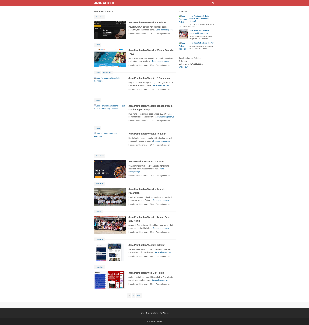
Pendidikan (99, 184)
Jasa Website (104, 3)
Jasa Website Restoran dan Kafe (146, 161)
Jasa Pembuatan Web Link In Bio (146, 272)
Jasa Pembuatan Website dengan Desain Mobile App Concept (200, 18)
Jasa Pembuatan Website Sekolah (146, 245)
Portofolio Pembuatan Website (157, 313)
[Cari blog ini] (213, 3)
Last (139, 295)
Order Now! (183, 67)
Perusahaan (100, 17)
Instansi (98, 211)
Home (142, 313)
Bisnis (98, 45)
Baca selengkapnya (164, 30)
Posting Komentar (163, 34)
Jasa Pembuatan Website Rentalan (147, 133)
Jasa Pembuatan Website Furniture (147, 22)
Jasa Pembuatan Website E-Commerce (149, 78)
